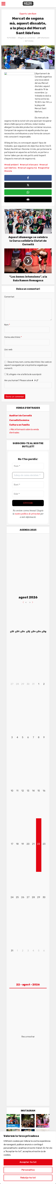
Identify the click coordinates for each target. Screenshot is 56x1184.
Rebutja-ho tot (28, 1178)
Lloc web (8, 349)
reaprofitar (44, 168)
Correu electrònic (13, 337)
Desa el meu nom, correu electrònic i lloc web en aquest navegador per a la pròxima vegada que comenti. (28, 365)
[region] (28, 1157)
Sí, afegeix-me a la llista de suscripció (23, 374)
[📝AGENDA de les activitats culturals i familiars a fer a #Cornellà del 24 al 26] (42, 1120)
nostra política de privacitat (27, 513)
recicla (9, 171)
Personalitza (28, 1170)
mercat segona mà (28, 168)
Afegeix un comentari (26, 38)
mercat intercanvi (29, 165)
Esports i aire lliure (28, 14)
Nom (7, 325)
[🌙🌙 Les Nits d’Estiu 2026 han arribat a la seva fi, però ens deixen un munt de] (28, 1120)
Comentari (9, 297)
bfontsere (45, 38)
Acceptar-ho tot (28, 1162)
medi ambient (12, 165)
